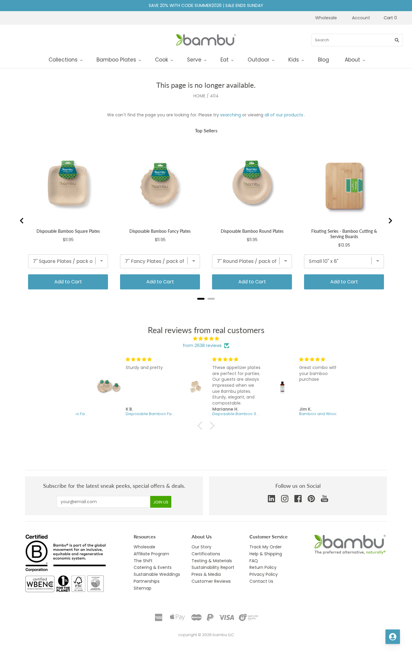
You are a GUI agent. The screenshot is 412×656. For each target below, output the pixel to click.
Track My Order (265, 547)
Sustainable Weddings (157, 574)
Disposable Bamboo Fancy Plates (160, 231)
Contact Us (261, 581)
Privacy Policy (263, 574)
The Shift (143, 561)
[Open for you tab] (392, 636)
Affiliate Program (151, 554)
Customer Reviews (211, 581)
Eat (224, 59)
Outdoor (258, 59)
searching (230, 115)
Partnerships (147, 581)
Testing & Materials (212, 561)
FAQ (253, 561)
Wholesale (326, 18)
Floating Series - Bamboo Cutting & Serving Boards (344, 234)
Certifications (206, 554)
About (352, 59)
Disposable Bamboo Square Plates (68, 231)
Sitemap (142, 588)
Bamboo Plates (116, 59)
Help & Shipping (265, 554)
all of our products (284, 115)
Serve (194, 59)
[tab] (200, 299)
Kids (293, 59)
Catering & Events (153, 567)
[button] (201, 425)
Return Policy (263, 567)
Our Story (201, 547)
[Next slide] (390, 221)
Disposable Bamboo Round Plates (252, 231)
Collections (63, 59)
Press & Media (206, 574)
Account (361, 18)
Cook (161, 59)
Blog (323, 59)
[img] (206, 338)
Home (199, 96)
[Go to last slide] (22, 221)
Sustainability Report (213, 567)
